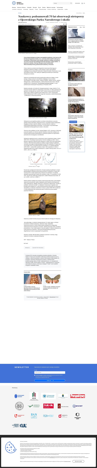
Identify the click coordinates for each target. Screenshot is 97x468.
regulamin (41, 375)
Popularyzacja (42, 9)
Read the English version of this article (25, 24)
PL (82, 3)
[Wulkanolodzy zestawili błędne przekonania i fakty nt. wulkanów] (76, 62)
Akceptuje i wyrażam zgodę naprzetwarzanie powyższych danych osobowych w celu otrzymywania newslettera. (49, 376)
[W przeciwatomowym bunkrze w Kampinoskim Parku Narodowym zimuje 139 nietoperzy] (76, 94)
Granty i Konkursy (51, 9)
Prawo (36, 9)
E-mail (35, 370)
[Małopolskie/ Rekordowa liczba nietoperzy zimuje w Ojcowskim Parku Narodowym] (76, 111)
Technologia (60, 7)
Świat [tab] (84, 27)
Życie (39, 7)
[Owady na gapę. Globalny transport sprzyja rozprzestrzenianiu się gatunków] (52, 283)
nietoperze (27, 247)
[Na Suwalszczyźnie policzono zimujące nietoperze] (76, 79)
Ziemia (44, 7)
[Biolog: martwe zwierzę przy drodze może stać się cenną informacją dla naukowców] (76, 137)
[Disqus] (42, 317)
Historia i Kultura (21, 7)
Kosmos (14, 7)
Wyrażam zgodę (78, 461)
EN (84, 3)
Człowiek (29, 7)
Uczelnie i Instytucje (17, 9)
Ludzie (66, 9)
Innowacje (25, 9)
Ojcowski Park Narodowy (38, 247)
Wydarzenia (60, 9)
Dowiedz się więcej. (67, 461)
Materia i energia (51, 7)
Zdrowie (35, 7)
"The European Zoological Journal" (45, 83)
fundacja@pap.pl (52, 457)
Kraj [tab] (81, 27)
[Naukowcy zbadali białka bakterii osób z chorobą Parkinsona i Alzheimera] (76, 52)
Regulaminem (52, 297)
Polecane (73, 121)
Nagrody (31, 9)
